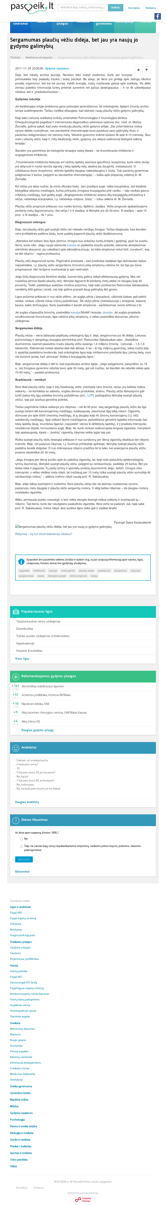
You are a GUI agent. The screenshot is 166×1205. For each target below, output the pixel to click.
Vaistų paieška (18, 971)
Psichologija (17, 1119)
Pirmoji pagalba (19, 1051)
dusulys (108, 312)
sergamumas (26, 575)
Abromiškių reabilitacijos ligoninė (43, 686)
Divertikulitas (24, 628)
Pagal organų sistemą (23, 918)
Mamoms (15, 1034)
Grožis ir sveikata (20, 1139)
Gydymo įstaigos (20, 947)
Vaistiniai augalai (20, 1016)
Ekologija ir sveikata (21, 1133)
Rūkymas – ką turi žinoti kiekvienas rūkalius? (43, 534)
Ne (26, 838)
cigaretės (24, 570)
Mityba (14, 1106)
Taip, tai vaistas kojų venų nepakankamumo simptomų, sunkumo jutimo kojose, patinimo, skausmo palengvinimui (82, 848)
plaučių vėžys (86, 570)
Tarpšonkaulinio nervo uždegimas (38, 621)
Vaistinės (15, 953)
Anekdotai (16, 1079)
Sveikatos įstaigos (62, 21)
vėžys (94, 575)
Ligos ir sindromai (20, 21)
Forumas (145, 21)
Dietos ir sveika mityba (23, 1126)
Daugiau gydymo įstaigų (37, 730)
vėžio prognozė (78, 575)
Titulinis (15, 57)
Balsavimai (22, 871)
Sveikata (83, 21)
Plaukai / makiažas (21, 1146)
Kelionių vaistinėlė (21, 1057)
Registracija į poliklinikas (24, 959)
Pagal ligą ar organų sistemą (27, 988)
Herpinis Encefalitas (29, 650)
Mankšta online (19, 1099)
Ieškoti (115, 7)
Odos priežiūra (19, 1159)
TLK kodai (15, 924)
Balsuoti (24, 859)
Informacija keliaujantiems (25, 1062)
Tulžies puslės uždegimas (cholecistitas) (43, 636)
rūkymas (135, 570)
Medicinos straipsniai (39, 57)
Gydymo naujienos (57, 68)
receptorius (120, 570)
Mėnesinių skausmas (22, 1028)
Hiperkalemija (25, 643)
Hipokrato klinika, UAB (35, 704)
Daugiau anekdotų (27, 802)
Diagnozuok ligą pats (22, 935)
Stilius (13, 1166)
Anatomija (16, 1045)
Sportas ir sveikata (21, 1153)
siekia (41, 575)
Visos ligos (22, 658)
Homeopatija (124, 21)
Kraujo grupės (18, 1040)
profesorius (104, 570)
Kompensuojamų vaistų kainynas (29, 994)
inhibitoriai (39, 570)
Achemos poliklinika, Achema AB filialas (46, 695)
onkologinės (68, 570)
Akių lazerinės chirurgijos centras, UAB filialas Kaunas (54, 712)
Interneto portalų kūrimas (83, 1193)
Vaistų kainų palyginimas (25, 999)
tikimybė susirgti (57, 575)
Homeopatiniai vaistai (23, 1011)
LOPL (91, 395)
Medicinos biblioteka (22, 1074)
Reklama (151, 8)
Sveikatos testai (19, 1068)
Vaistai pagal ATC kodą (23, 982)
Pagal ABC (16, 912)
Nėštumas (16, 929)
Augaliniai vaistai (20, 1005)
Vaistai (41, 21)
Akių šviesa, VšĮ (31, 721)
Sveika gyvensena (104, 21)
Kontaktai (134, 8)
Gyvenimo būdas (20, 1093)
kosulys (72, 245)
